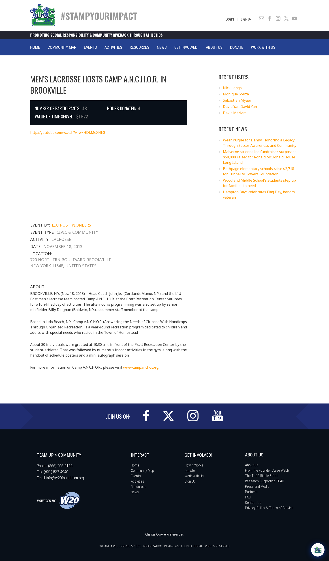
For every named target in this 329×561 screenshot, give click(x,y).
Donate (190, 471)
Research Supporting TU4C (264, 481)
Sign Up (246, 19)
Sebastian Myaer (237, 100)
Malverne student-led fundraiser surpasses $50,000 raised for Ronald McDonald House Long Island (259, 157)
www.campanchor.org (140, 367)
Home (135, 465)
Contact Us (253, 502)
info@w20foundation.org (65, 477)
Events (136, 476)
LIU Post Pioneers (71, 225)
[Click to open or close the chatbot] (318, 550)
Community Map (142, 471)
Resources (138, 487)
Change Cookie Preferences (164, 534)
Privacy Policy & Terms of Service (269, 508)
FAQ (248, 497)
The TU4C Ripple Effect (261, 476)
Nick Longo (232, 87)
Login (230, 19)
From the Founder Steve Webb (267, 470)
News (135, 492)
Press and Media (257, 486)
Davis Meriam (234, 112)
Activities (137, 481)
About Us (251, 465)
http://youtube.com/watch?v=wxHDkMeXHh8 (67, 132)
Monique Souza (236, 94)
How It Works (194, 465)
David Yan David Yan (240, 106)
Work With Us (194, 476)
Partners (251, 492)
